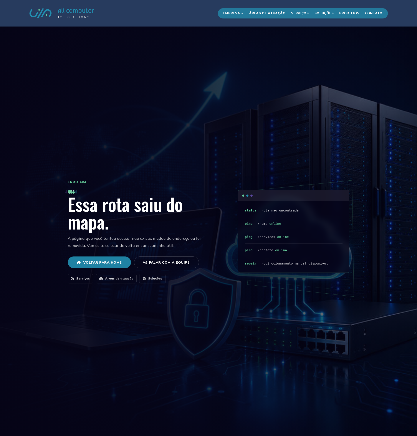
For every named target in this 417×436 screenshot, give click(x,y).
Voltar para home (102, 262)
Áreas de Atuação (267, 13)
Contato (373, 13)
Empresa (231, 13)
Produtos (349, 13)
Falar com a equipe (169, 262)
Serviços (300, 13)
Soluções (324, 13)
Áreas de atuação (119, 278)
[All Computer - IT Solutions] (61, 13)
